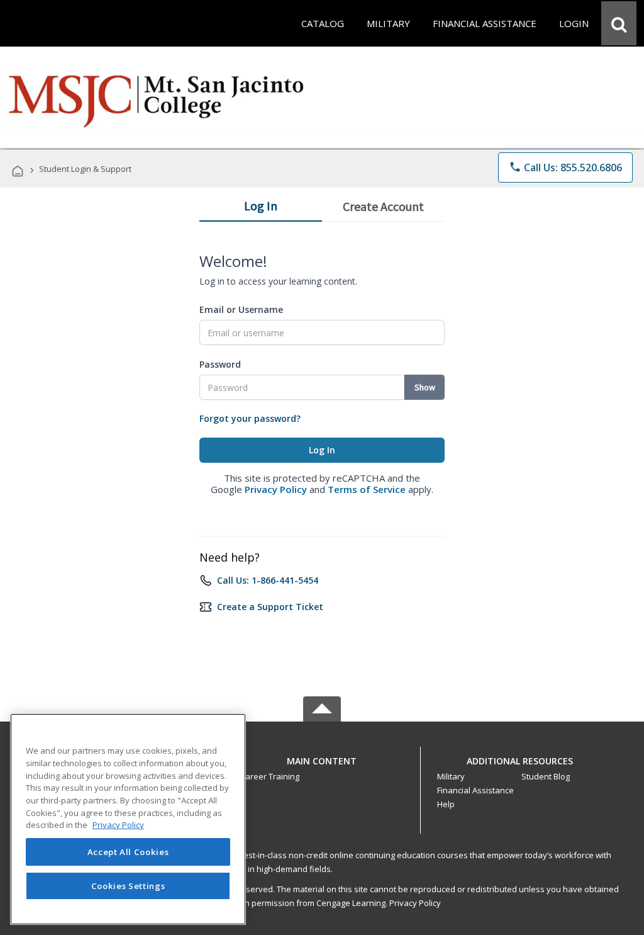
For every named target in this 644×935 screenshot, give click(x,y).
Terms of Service (367, 489)
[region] (128, 819)
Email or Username (241, 309)
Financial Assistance (475, 790)
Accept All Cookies (128, 852)
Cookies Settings (128, 886)
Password (220, 364)
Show (424, 387)
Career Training (269, 776)
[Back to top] (322, 758)
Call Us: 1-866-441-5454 (267, 580)
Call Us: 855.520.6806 (565, 167)
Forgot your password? (250, 418)
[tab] (260, 208)
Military (451, 776)
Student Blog (545, 776)
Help (446, 804)
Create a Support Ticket (270, 607)
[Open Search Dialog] (618, 23)
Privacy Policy (276, 489)
